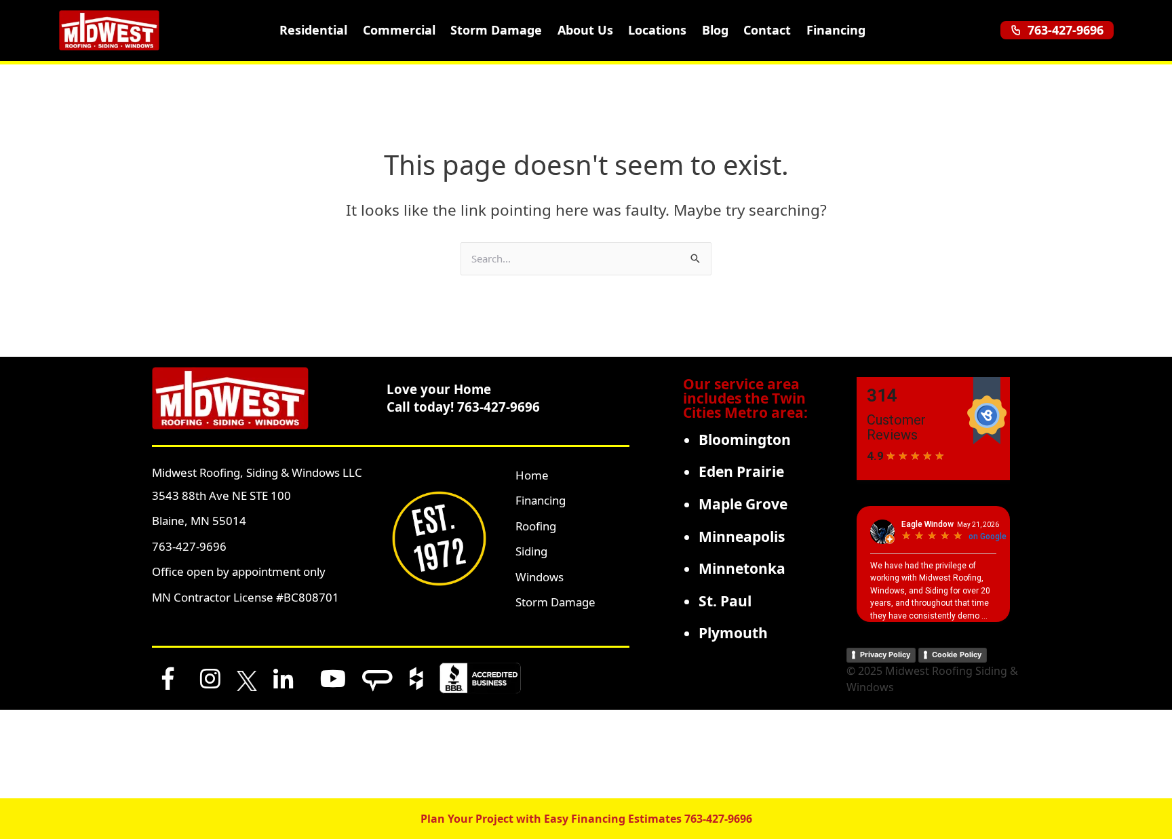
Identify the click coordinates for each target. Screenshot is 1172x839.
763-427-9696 (1065, 30)
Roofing (535, 526)
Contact (767, 30)
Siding (531, 551)
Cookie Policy (956, 654)
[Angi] (377, 678)
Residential (313, 30)
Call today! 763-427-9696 (463, 406)
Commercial (399, 30)
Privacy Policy (885, 654)
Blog (715, 30)
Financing (835, 30)
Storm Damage (496, 30)
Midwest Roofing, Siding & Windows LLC (257, 472)
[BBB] (480, 678)
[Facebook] (168, 678)
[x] (247, 678)
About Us (585, 30)
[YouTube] (333, 678)
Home (532, 475)
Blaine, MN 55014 (199, 520)
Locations (657, 30)
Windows (539, 577)
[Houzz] (416, 678)
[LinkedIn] (283, 678)
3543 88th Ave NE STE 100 (221, 495)
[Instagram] (210, 678)
